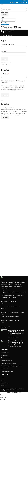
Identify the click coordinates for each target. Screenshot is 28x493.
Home (2, 35)
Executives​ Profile (5, 357)
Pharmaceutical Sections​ (7, 371)
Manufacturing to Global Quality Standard (11, 366)
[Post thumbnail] (4, 333)
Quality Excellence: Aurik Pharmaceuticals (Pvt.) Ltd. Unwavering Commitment (15, 342)
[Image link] (9, 278)
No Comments (17, 337)
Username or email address (8, 44)
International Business (6, 360)
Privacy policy (12, 91)
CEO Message (4, 352)
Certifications (4, 355)
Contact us (4, 385)
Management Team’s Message (8, 363)
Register (5, 95)
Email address (5, 73)
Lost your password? (6, 63)
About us (3, 380)
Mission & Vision (5, 368)
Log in (4, 59)
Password (4, 51)
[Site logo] (11, 5)
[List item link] (14, 305)
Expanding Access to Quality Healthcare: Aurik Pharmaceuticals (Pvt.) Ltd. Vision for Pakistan (16, 332)
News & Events (5, 383)
